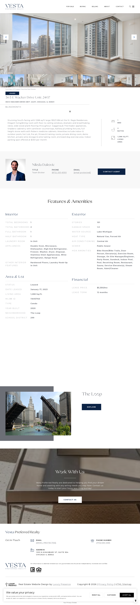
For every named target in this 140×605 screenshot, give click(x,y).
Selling (95, 6)
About (107, 6)
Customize (111, 595)
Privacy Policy (106, 584)
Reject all (96, 595)
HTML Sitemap (123, 584)
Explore (91, 407)
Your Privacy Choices (70, 602)
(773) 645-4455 (103, 543)
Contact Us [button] (70, 500)
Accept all (126, 595)
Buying (83, 6)
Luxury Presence (62, 584)
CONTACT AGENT (111, 172)
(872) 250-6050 (59, 173)
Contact (120, 6)
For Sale (70, 6)
